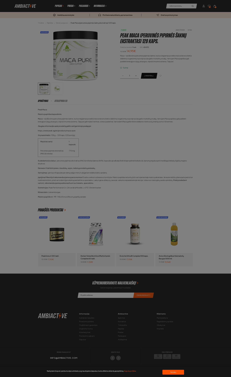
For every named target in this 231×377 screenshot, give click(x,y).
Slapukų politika (130, 371)
